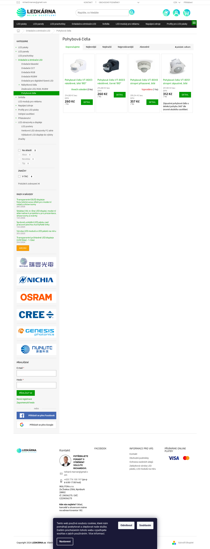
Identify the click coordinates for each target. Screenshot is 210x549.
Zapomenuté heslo (26, 402)
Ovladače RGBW (29, 76)
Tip (25, 163)
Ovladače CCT (28, 68)
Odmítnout (126, 525)
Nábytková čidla (29, 85)
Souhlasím (145, 525)
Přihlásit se (25, 393)
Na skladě (29, 150)
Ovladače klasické (29, 64)
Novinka (28, 159)
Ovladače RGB (28, 72)
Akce (26, 154)
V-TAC (27, 176)
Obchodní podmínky (109, 2)
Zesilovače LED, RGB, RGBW (34, 89)
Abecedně (144, 47)
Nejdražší (106, 47)
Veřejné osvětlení (26, 114)
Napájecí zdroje (25, 105)
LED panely (23, 51)
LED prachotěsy (25, 55)
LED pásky (23, 47)
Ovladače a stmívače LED (30, 60)
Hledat (131, 12)
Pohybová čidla (28, 93)
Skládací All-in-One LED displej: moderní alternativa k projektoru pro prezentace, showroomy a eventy (36, 213)
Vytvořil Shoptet (186, 542)
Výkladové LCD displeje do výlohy (37, 135)
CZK (175, 2)
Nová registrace (24, 399)
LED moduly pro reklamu (30, 101)
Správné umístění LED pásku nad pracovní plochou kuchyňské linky (33, 223)
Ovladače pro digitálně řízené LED (37, 80)
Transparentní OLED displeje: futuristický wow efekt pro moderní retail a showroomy (34, 201)
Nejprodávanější (125, 47)
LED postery (27, 126)
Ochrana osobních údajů (141, 462)
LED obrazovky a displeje (30, 122)
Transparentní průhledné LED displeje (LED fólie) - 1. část (35, 238)
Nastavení (65, 541)
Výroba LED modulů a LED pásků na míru (36, 231)
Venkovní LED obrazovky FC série (37, 130)
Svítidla (21, 97)
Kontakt (88, 2)
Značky (21, 139)
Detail (86, 102)
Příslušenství (24, 118)
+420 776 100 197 (73, 479)
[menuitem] (22, 24)
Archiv (23, 248)
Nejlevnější (91, 47)
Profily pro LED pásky (28, 110)
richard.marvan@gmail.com (76, 473)
